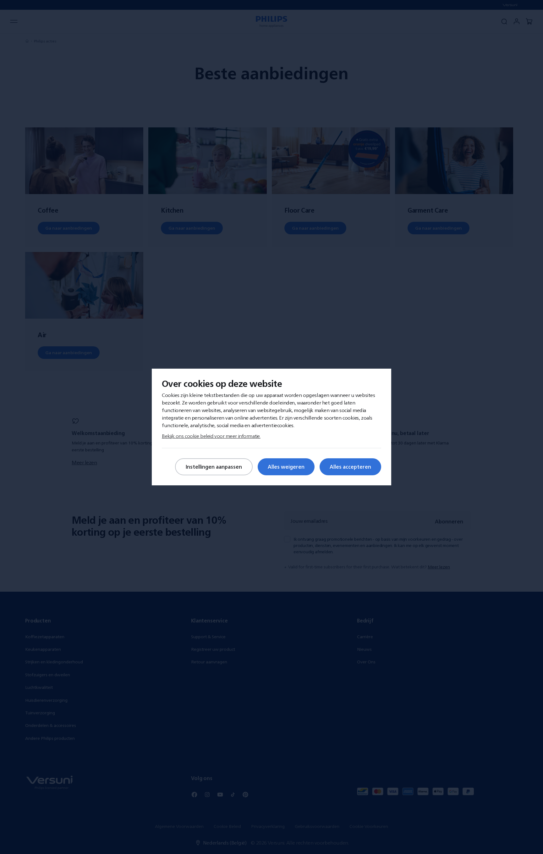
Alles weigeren (286, 466)
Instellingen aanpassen (214, 466)
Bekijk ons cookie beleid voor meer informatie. (211, 436)
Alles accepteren (350, 466)
